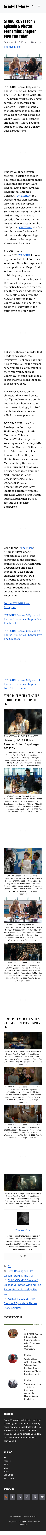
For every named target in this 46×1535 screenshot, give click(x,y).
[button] (33, 6)
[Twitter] (21, 1256)
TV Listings (9, 1478)
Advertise (23, 1524)
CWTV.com (25, 227)
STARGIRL (24, 255)
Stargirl (17, 1275)
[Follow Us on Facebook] (12, 1497)
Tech (6, 1464)
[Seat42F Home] (6, 1497)
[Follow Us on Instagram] (27, 1497)
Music (6, 1471)
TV (9, 1266)
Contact (22, 1522)
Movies (7, 1461)
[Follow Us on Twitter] (19, 1497)
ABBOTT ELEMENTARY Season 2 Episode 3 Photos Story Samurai (20, 1303)
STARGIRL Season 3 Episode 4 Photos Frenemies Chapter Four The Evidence (22, 684)
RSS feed (12, 1522)
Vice (6, 1468)
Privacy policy (34, 1522)
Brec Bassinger (17, 1271)
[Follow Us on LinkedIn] (35, 1497)
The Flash (27, 548)
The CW (28, 1275)
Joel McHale (23, 195)
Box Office (8, 1475)
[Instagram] (25, 1256)
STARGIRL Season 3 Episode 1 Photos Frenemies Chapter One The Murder (23, 619)
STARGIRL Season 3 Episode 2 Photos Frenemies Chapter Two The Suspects (23, 635)
